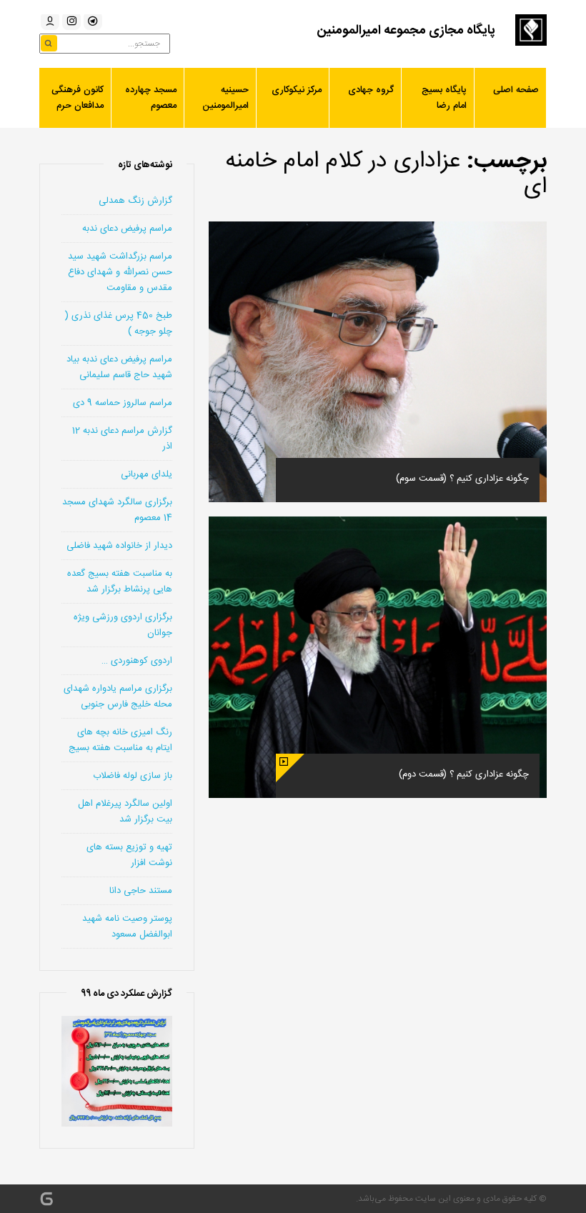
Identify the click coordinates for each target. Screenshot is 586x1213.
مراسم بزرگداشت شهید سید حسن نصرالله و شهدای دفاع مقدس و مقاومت (120, 272)
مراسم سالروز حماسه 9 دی (122, 403)
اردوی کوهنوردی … (136, 661)
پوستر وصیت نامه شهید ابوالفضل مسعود (127, 926)
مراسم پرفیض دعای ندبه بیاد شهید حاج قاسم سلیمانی (119, 367)
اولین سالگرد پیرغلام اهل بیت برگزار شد (125, 811)
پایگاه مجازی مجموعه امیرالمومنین (406, 30)
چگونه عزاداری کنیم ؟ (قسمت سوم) (462, 478)
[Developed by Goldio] (46, 1199)
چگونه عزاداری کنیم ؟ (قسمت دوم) (464, 774)
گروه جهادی (371, 90)
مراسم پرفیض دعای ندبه (127, 228)
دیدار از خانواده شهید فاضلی (119, 546)
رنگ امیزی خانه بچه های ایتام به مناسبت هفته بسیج (120, 740)
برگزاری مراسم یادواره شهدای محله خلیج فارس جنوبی (118, 696)
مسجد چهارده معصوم (151, 98)
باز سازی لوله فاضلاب (132, 776)
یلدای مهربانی (146, 474)
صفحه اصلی (516, 90)
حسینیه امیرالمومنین (225, 98)
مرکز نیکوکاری (297, 90)
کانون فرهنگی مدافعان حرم (77, 98)
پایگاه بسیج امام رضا (444, 98)
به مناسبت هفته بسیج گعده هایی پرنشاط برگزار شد (119, 581)
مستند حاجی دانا (140, 891)
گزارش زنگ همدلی (135, 201)
